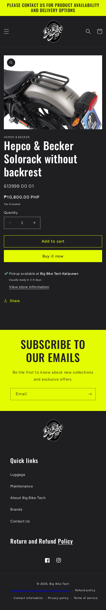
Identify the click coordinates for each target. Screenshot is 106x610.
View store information (29, 287)
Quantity (11, 212)
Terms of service (86, 598)
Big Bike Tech (59, 584)
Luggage (17, 474)
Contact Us (20, 521)
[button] (6, 31)
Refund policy (85, 590)
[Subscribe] (89, 394)
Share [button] (15, 301)
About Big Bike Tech (28, 498)
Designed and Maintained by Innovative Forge (40, 590)
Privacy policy (58, 598)
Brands (16, 509)
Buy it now (53, 256)
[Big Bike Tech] (53, 430)
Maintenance (21, 486)
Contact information (28, 598)
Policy (65, 541)
